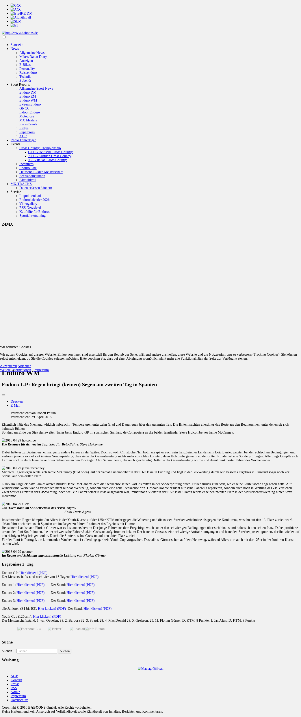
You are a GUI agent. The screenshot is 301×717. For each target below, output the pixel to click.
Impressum (41, 370)
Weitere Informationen (15, 370)
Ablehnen (24, 366)
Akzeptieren (8, 366)
